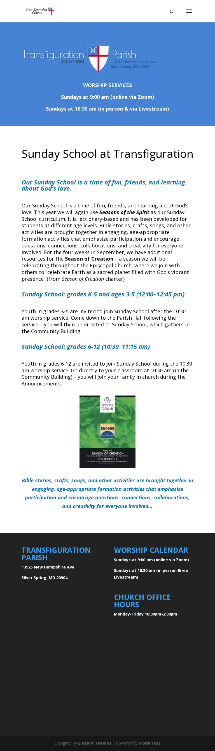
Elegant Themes (94, 743)
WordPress (149, 743)
